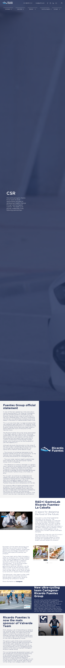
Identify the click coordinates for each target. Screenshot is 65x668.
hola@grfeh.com (40, 3)
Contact (56, 9)
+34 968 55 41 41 (27, 3)
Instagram (19, 581)
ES (61, 3)
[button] (16, 520)
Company (7, 9)
